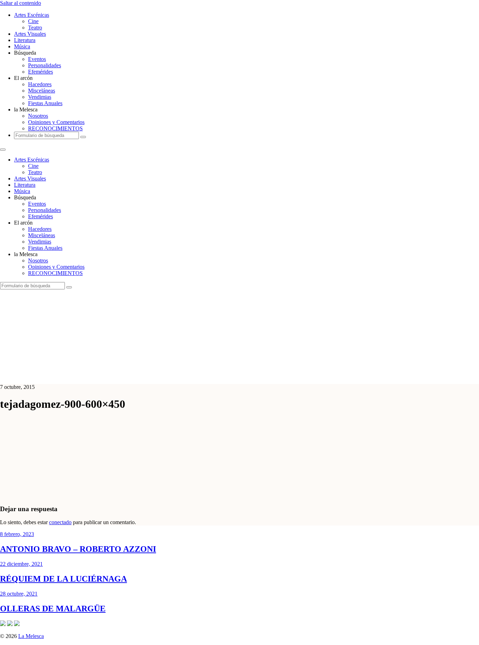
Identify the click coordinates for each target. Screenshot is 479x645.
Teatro (35, 27)
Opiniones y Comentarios (56, 122)
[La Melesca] (139, 375)
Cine (33, 21)
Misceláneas (41, 91)
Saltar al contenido (20, 3)
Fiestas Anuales (45, 103)
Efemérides (40, 72)
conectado (60, 522)
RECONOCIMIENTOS (55, 128)
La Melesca (31, 636)
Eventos (37, 59)
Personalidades (44, 65)
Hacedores (40, 84)
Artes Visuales (30, 34)
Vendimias (39, 97)
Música (22, 46)
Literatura (24, 40)
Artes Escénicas (31, 15)
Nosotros (38, 116)
